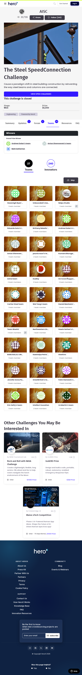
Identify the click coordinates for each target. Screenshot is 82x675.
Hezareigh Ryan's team (17, 203)
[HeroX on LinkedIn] (46, 648)
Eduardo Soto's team (16, 228)
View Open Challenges (41, 94)
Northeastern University (42, 329)
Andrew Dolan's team (21, 143)
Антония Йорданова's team (68, 279)
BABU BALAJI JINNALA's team (17, 354)
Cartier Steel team (15, 304)
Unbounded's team (41, 203)
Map (72, 180)
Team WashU (13, 329)
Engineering (11, 114)
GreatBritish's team (41, 380)
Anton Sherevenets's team (59, 143)
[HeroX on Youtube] (52, 648)
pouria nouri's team (41, 253)
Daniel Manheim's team (68, 304)
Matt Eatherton (18, 149)
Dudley (36, 279)
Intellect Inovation (41, 405)
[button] (5, 3)
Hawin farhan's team (67, 329)
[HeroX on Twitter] (41, 648)
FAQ (77, 123)
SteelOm (62, 354)
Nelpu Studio (64, 203)
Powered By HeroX (28, 114)
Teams (53, 122)
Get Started (63, 4)
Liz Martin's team (65, 405)
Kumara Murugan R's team (68, 253)
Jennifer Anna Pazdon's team (17, 380)
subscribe (54, 636)
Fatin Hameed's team (67, 380)
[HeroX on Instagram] (30, 648)
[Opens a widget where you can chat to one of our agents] (74, 671)
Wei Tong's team (40, 304)
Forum (38, 122)
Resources (67, 123)
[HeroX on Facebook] (35, 648)
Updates (23, 122)
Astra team (12, 279)
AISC (43, 11)
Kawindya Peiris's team (42, 354)
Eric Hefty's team (14, 405)
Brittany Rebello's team (42, 228)
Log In (75, 3)
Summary (9, 123)
